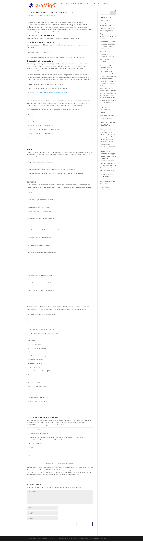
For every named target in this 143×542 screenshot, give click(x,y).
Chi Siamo (50, 7)
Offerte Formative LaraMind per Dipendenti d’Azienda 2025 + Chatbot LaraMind (107, 56)
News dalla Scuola (76, 3)
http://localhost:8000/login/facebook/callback (54, 92)
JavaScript (93, 3)
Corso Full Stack (64, 3)
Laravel (100, 3)
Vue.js (105, 3)
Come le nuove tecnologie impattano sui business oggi (107, 23)
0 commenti (52, 15)
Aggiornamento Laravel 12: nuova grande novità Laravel (108, 36)
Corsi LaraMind (51, 3)
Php (86, 3)
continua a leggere (109, 170)
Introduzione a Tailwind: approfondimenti (60, 464)
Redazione (31, 15)
